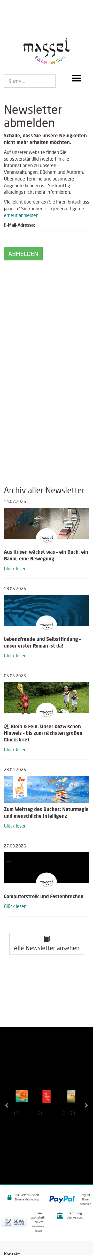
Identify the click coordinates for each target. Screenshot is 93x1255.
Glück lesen (15, 568)
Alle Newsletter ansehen (47, 947)
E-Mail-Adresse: (19, 225)
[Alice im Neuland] (21, 1098)
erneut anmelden (21, 215)
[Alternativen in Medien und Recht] (46, 1098)
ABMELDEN (23, 253)
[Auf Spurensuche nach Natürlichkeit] (71, 1098)
